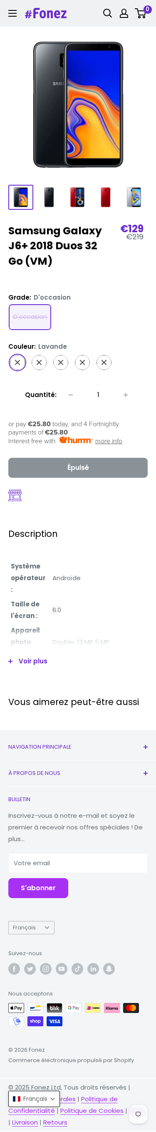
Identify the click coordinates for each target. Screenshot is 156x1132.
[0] (141, 13)
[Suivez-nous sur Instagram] (46, 969)
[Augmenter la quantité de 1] (125, 395)
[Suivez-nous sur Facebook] (14, 969)
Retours (55, 1122)
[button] (34, 1099)
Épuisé (78, 467)
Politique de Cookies (92, 1110)
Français (24, 927)
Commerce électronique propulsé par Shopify (71, 1060)
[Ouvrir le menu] (12, 13)
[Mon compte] (124, 13)
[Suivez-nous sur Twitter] (30, 969)
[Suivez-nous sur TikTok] (77, 969)
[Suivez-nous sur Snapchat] (109, 969)
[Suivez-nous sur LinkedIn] (93, 969)
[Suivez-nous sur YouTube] (61, 969)
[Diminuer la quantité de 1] (70, 395)
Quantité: (41, 394)
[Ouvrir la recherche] (107, 13)
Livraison (25, 1122)
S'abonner (38, 888)
